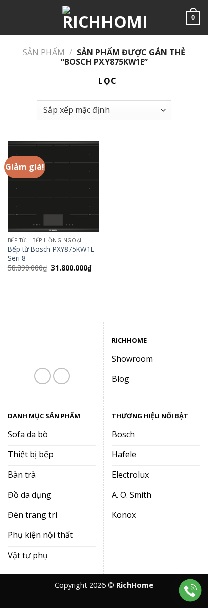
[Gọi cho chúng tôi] (61, 376)
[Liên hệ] (190, 590)
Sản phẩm (44, 52)
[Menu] (14, 17)
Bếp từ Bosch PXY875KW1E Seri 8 (51, 253)
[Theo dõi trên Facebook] (42, 376)
